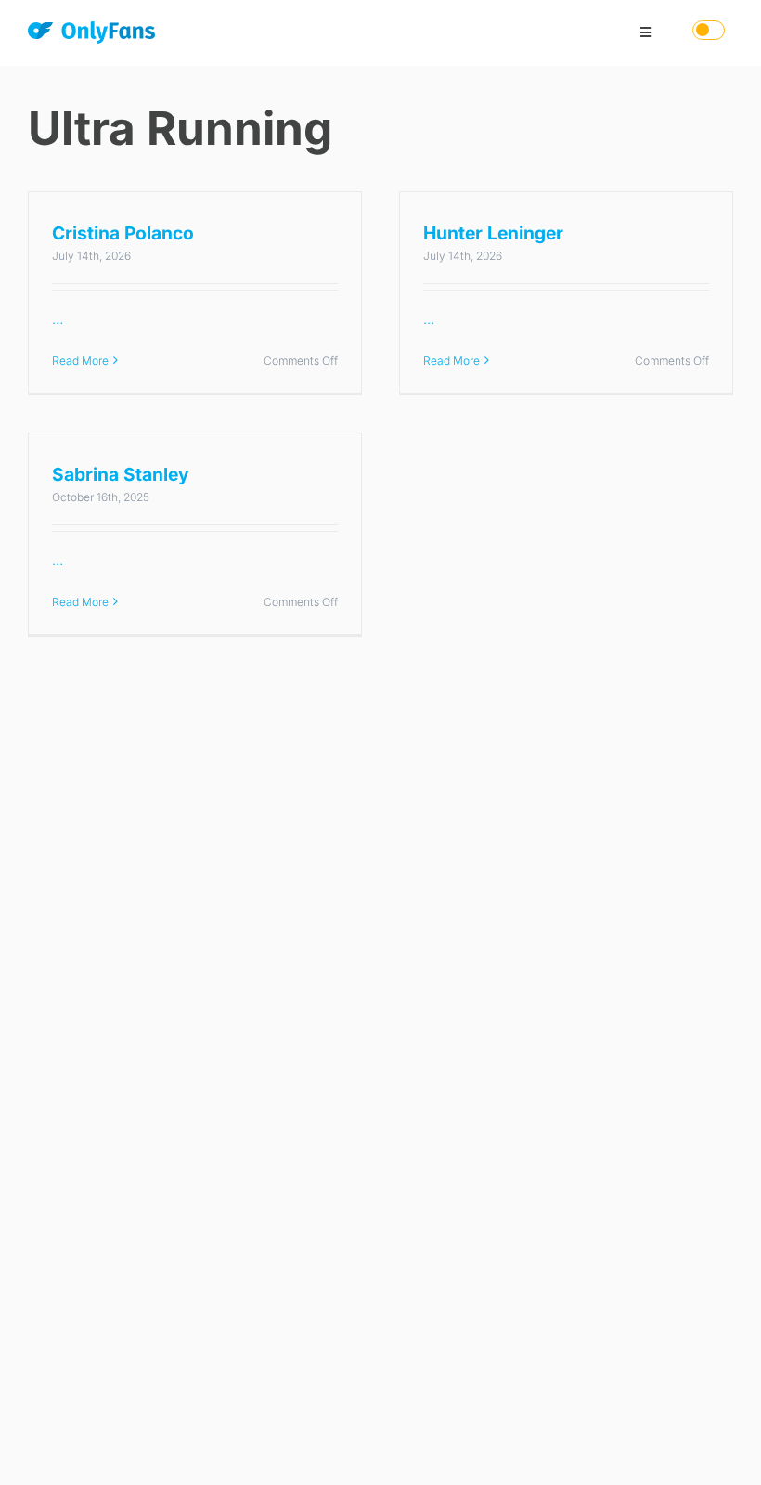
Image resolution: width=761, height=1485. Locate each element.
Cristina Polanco (123, 233)
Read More (80, 361)
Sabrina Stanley (120, 474)
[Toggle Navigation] (646, 32)
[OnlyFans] (91, 35)
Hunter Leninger (493, 233)
